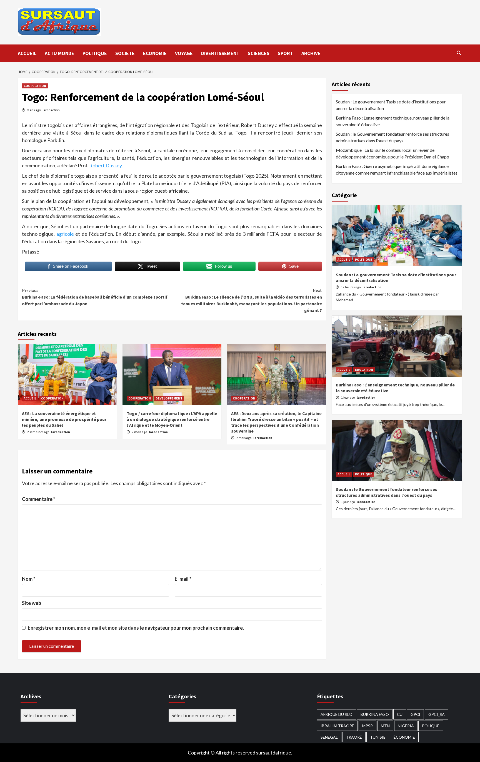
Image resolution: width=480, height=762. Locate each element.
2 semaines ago (38, 432)
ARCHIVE (311, 53)
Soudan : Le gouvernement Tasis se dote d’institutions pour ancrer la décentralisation (391, 105)
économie (404, 737)
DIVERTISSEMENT (220, 53)
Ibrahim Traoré (337, 725)
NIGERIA (406, 725)
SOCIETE (125, 53)
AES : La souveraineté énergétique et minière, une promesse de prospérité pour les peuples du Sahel (64, 419)
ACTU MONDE (59, 53)
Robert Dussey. (106, 165)
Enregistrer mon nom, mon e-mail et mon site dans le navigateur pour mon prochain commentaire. (136, 628)
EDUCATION (364, 370)
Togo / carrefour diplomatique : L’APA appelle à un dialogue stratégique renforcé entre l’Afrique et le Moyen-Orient (172, 419)
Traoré (354, 737)
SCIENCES (258, 53)
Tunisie (378, 737)
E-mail (183, 579)
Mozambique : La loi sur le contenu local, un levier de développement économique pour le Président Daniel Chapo (392, 153)
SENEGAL (329, 737)
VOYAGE (184, 53)
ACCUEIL (27, 53)
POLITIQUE (94, 53)
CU (399, 714)
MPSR (367, 725)
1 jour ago (348, 398)
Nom (28, 579)
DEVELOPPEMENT (169, 398)
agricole (65, 234)
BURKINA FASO (375, 714)
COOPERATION (35, 86)
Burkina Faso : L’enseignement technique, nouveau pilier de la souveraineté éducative (392, 121)
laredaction (51, 110)
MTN (385, 725)
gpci (415, 714)
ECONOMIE (155, 53)
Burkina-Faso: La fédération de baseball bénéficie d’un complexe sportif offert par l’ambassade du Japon (95, 296)
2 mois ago (140, 432)
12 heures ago (351, 287)
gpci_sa (436, 714)
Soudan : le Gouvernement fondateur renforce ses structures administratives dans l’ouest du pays (392, 137)
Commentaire (38, 499)
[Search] (458, 53)
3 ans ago (34, 110)
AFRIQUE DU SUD (336, 714)
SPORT (285, 53)
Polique (430, 725)
